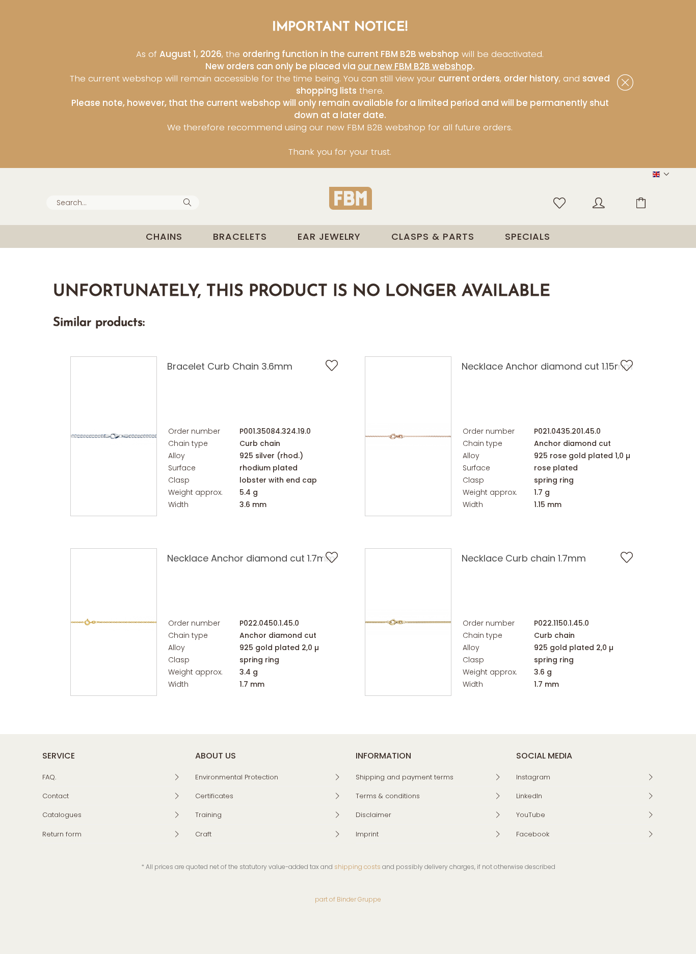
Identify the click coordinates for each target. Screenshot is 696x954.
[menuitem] (122, 202)
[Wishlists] (562, 202)
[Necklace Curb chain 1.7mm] (408, 622)
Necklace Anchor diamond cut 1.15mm (547, 366)
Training (208, 815)
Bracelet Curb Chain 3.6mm (229, 366)
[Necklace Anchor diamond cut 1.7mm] (113, 622)
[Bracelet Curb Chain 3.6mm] (113, 436)
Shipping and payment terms (404, 777)
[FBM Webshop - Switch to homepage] (350, 198)
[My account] (608, 202)
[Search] (188, 202)
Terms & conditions (388, 796)
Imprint (367, 834)
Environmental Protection (236, 777)
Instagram (533, 777)
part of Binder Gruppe (348, 899)
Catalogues (62, 815)
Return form (62, 834)
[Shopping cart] (648, 202)
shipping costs (357, 866)
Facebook (532, 834)
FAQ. (49, 777)
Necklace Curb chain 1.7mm (524, 558)
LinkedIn (529, 796)
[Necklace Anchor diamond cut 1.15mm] (408, 436)
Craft (203, 834)
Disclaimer (373, 815)
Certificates (214, 796)
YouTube (530, 815)
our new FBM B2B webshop (415, 66)
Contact (55, 796)
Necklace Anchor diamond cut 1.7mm (251, 558)
